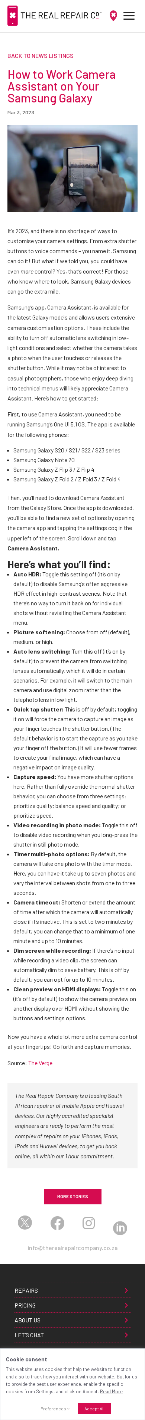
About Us (27, 1320)
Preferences (53, 1408)
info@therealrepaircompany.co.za (72, 1247)
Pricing (25, 1305)
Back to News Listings (40, 55)
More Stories (72, 1196)
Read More (111, 1391)
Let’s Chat (29, 1334)
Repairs (26, 1290)
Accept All (94, 1408)
